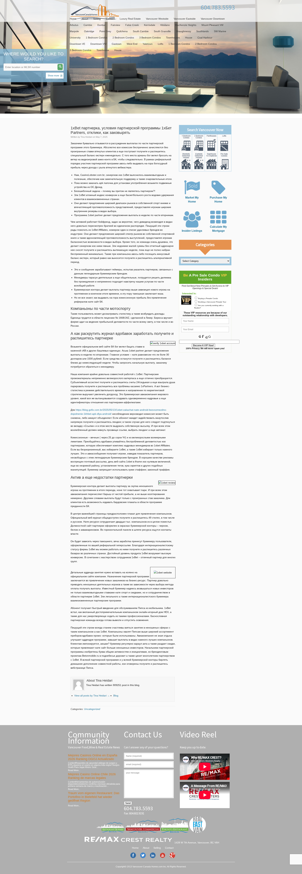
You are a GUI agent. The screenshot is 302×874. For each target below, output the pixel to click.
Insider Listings (192, 230)
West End (132, 43)
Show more (53, 75)
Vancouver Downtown (213, 18)
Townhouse (102, 50)
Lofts (160, 43)
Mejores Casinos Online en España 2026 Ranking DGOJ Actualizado (92, 757)
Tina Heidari (86, 137)
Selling (97, 18)
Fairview (115, 25)
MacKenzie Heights (185, 25)
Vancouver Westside (157, 18)
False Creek (132, 25)
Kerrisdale (149, 25)
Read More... (74, 770)
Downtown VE (77, 43)
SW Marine (220, 31)
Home (73, 18)
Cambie (88, 25)
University (75, 37)
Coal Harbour (204, 37)
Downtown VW (98, 43)
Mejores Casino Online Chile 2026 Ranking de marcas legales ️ (92, 776)
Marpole (74, 31)
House (188, 37)
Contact (110, 18)
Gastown (116, 43)
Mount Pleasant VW (212, 25)
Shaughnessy (183, 31)
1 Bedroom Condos (96, 37)
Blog (115, 695)
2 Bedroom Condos (123, 37)
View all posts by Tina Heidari (92, 695)
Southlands (202, 31)
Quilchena (122, 31)
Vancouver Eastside (185, 18)
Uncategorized (92, 709)
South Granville (162, 31)
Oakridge (89, 31)
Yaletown (148, 43)
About (85, 18)
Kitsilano (165, 25)
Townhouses (173, 37)
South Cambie (141, 31)
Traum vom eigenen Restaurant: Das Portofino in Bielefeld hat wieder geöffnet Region (93, 796)
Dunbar (101, 25)
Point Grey (105, 31)
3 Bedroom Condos (150, 37)
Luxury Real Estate (130, 18)
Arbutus (74, 25)
